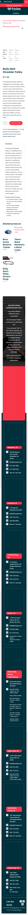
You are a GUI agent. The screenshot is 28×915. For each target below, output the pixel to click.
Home (4, 20)
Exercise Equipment (12, 20)
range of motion (17, 134)
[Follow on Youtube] (22, 904)
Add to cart (16, 123)
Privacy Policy (17, 910)
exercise (7, 131)
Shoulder (5, 136)
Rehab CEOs (15, 907)
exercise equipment (15, 131)
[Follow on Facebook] (21, 901)
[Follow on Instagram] (23, 901)
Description (8, 144)
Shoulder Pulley (11, 136)
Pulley (11, 134)
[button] (22, 28)
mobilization (6, 134)
